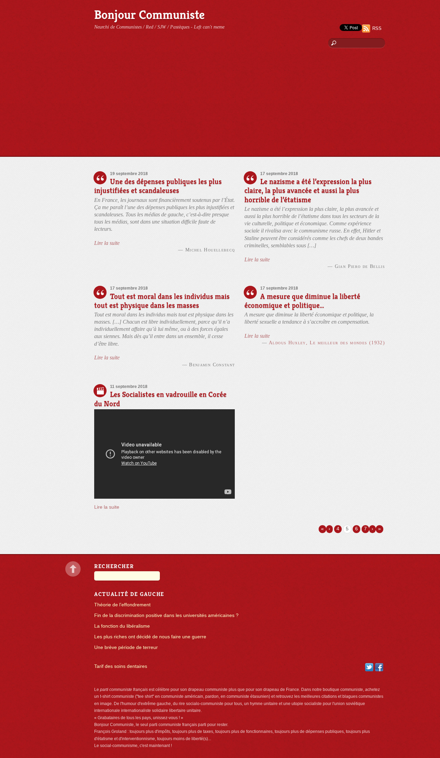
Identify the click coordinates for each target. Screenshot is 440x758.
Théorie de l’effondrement (122, 604)
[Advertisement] (220, 105)
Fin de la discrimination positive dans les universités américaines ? (166, 615)
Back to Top (73, 569)
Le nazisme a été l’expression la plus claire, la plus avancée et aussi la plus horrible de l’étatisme (308, 190)
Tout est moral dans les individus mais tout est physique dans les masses (162, 301)
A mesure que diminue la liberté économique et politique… (302, 301)
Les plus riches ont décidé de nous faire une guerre (150, 636)
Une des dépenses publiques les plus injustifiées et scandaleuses (158, 186)
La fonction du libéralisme (122, 626)
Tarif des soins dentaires (120, 666)
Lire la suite (107, 243)
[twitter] (369, 667)
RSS (377, 28)
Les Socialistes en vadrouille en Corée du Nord (160, 399)
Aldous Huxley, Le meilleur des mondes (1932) (327, 342)
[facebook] (379, 667)
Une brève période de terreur (126, 647)
